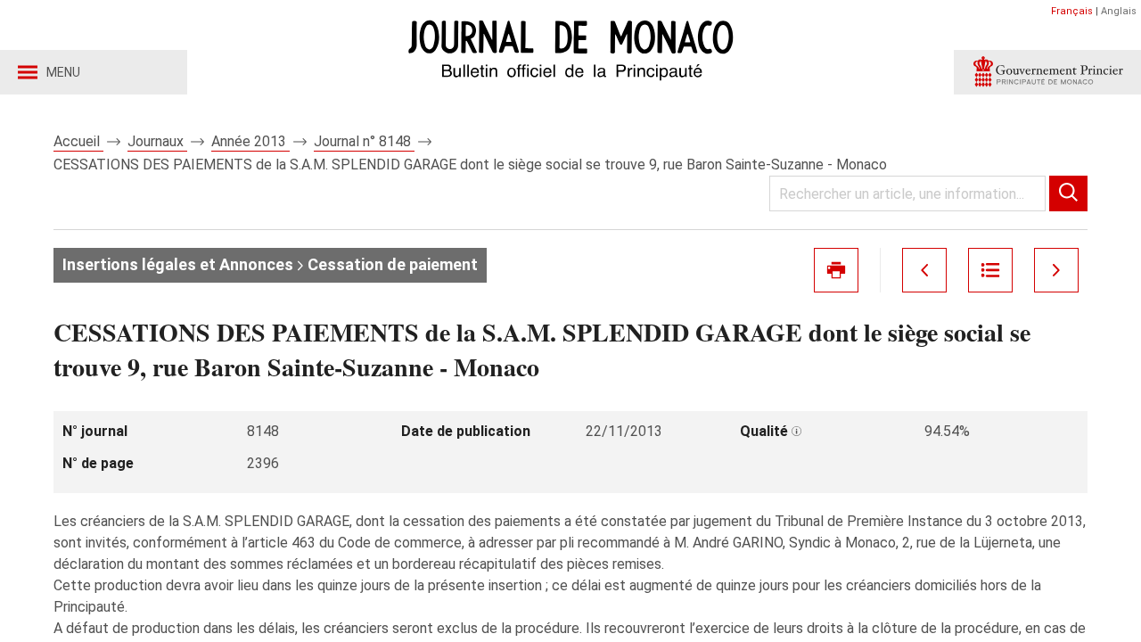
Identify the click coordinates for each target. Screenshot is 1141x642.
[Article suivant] (1056, 270)
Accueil (78, 141)
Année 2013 (250, 141)
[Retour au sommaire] (990, 270)
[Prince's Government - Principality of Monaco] (1047, 72)
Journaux (157, 141)
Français (1072, 11)
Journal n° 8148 (364, 141)
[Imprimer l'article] (836, 270)
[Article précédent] (924, 270)
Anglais (1119, 11)
